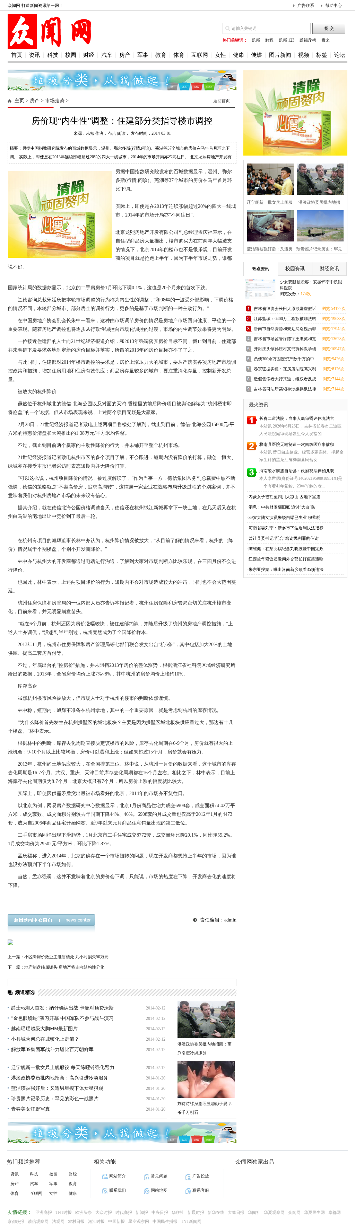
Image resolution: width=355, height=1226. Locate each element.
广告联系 (305, 5)
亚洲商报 (43, 1212)
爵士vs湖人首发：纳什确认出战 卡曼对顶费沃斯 (62, 1008)
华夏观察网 (274, 1212)
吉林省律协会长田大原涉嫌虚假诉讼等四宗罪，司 (285, 310)
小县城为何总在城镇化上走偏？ (45, 1039)
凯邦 (256, 40)
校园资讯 (295, 268)
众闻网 (294, 1212)
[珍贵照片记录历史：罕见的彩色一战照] (318, 225)
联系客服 (200, 1190)
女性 (220, 55)
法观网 (58, 1221)
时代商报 (123, 1212)
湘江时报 (96, 1221)
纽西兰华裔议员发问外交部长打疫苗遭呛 (286, 559)
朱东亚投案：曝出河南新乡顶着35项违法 (286, 569)
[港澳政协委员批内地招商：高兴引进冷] (318, 178)
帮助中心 (333, 5)
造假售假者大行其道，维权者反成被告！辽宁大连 (285, 380)
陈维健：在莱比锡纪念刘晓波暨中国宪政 (286, 548)
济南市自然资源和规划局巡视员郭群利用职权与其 (285, 330)
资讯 (34, 55)
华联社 (178, 1212)
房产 (124, 55)
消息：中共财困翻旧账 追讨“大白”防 (282, 507)
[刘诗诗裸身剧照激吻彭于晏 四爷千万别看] (206, 1079)
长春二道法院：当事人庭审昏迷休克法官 (296, 418)
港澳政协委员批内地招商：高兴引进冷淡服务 (59, 1078)
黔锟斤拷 (308, 40)
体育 (178, 55)
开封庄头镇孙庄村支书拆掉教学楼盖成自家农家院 (285, 350)
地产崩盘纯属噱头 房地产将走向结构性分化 (64, 967)
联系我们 (117, 1190)
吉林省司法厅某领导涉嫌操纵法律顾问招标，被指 (285, 390)
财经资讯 (329, 268)
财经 (88, 55)
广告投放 (200, 1176)
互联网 (199, 55)
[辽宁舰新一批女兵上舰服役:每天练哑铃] (268, 178)
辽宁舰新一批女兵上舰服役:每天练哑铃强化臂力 (62, 1067)
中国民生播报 (165, 1221)
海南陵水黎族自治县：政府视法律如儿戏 (296, 470)
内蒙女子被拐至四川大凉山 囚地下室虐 (284, 496)
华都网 (334, 1212)
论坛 (339, 55)
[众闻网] (51, 47)
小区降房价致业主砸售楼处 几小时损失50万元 (66, 956)
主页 (19, 100)
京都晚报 (16, 1221)
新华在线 (216, 1212)
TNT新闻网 (191, 1221)
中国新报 (116, 1221)
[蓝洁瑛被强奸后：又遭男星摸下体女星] (268, 225)
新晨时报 (196, 1212)
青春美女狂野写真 (30, 1109)
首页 (16, 55)
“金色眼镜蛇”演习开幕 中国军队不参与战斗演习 (62, 1018)
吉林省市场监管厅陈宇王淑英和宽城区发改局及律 (285, 340)
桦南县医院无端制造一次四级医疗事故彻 (296, 444)
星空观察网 (138, 1221)
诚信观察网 (38, 1221)
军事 (142, 55)
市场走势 (54, 100)
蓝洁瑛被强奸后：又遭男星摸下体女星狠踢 (57, 1088)
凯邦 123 (286, 40)
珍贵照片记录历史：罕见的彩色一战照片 (54, 1098)
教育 (160, 55)
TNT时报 (63, 1212)
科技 (52, 55)
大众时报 (103, 1212)
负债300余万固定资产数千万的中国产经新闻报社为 (284, 360)
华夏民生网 (314, 1212)
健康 (238, 55)
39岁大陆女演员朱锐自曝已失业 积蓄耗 (284, 517)
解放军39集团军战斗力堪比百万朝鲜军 (52, 1049)
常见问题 (159, 1176)
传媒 (256, 55)
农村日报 (76, 1221)
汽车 (106, 55)
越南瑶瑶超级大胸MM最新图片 (44, 1028)
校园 (70, 55)
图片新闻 (280, 55)
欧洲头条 (83, 1212)
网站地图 (159, 1190)
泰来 (325, 40)
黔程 (269, 40)
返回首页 (221, 100)
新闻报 (142, 1212)
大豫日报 (236, 1212)
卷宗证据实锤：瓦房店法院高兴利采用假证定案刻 (285, 370)
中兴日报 (159, 1212)
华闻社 (254, 1212)
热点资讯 (260, 268)
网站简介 (117, 1176)
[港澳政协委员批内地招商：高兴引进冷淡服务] (206, 1019)
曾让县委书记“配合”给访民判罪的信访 (284, 538)
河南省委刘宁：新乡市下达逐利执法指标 (286, 528)
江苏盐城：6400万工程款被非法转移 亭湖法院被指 (285, 320)
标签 (321, 55)
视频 (303, 55)
